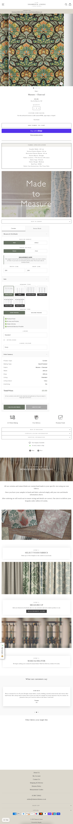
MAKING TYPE (25, 309)
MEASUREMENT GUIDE (25, 257)
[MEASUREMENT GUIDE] (36, 589)
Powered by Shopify (36, 822)
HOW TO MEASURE (36, 429)
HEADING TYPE (25, 284)
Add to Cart (36, 407)
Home (36, 91)
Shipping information (36, 437)
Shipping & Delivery (36, 783)
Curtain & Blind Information (36, 433)
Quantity (36, 104)
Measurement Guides (36, 789)
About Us (36, 772)
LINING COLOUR (25, 343)
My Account (36, 776)
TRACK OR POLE (25, 247)
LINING (25, 331)
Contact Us (36, 779)
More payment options (36, 135)
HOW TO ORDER (36, 221)
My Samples (2, 652)
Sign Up (36, 805)
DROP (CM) (37, 266)
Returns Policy (36, 786)
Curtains (13, 228)
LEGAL (36, 810)
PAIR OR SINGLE (25, 239)
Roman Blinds (37, 228)
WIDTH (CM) (14, 266)
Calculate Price (14, 407)
